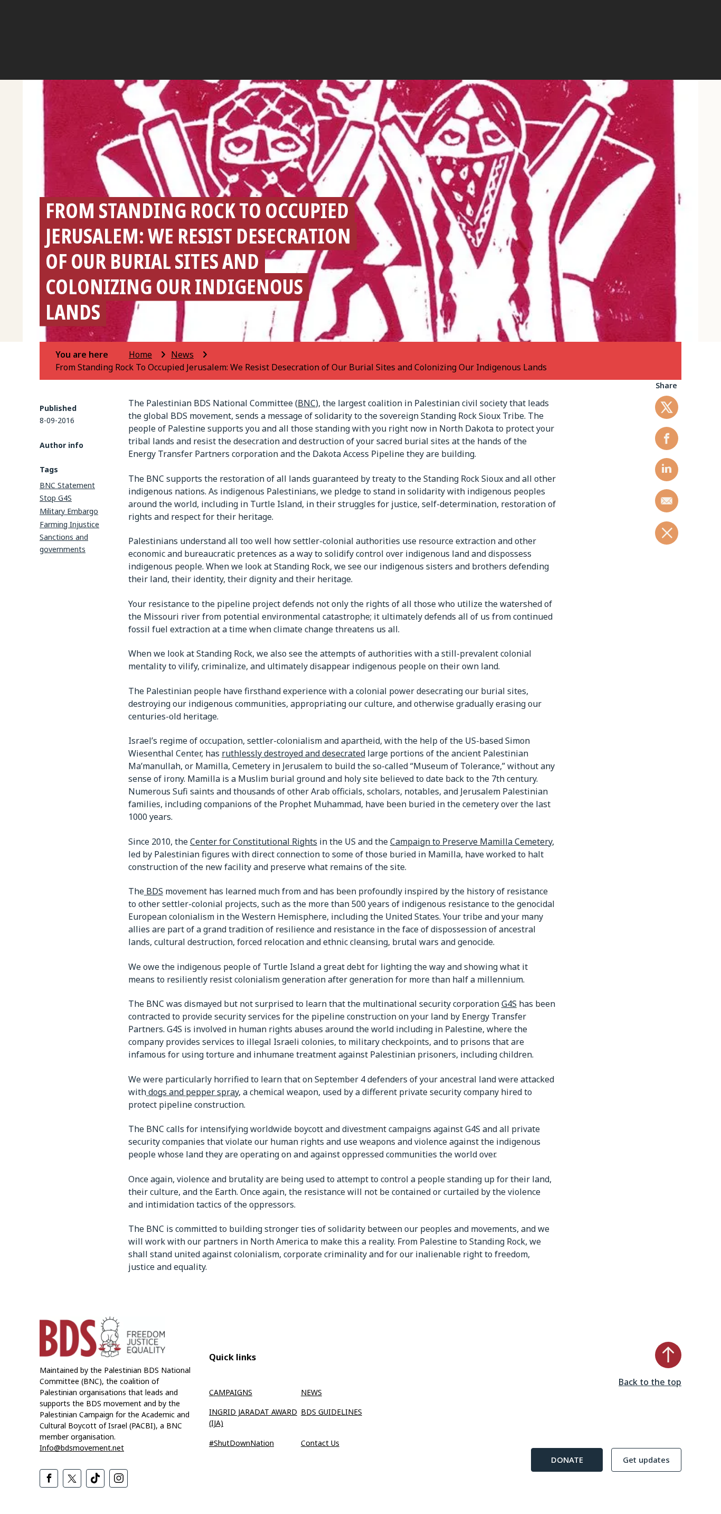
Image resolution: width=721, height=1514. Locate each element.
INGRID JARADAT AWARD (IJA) (253, 1417)
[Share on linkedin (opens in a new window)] (666, 469)
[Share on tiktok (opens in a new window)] (95, 1478)
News (182, 354)
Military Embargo (69, 511)
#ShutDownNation (241, 1443)
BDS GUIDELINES (331, 1412)
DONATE (567, 1459)
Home (140, 354)
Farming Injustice (69, 524)
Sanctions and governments (64, 543)
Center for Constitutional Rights (253, 841)
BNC (307, 403)
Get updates (646, 1459)
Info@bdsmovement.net (82, 1448)
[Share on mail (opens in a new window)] (666, 500)
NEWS (311, 1392)
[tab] (91, 354)
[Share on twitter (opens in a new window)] (666, 407)
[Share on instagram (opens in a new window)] (118, 1478)
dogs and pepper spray (192, 1092)
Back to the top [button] (650, 1382)
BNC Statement (67, 485)
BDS (153, 891)
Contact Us (320, 1443)
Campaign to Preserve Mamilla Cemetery (471, 841)
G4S (509, 1004)
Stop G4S (56, 498)
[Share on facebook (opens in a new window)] (666, 438)
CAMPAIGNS (230, 1392)
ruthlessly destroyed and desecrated (293, 753)
